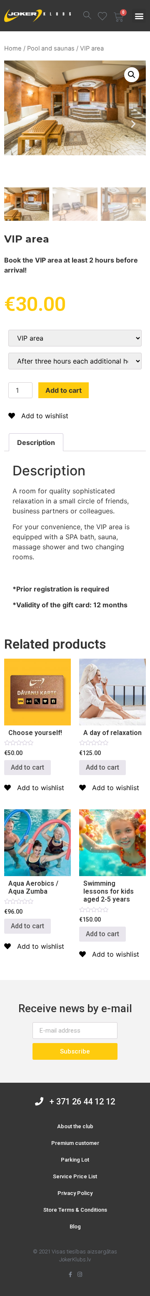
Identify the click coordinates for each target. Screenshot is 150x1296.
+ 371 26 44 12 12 (79, 1101)
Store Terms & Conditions (75, 1210)
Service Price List (75, 1176)
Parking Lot (75, 1160)
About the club (75, 1126)
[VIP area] (75, 338)
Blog (75, 1226)
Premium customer (75, 1143)
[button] (139, 16)
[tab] (36, 442)
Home (13, 48)
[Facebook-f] (70, 1274)
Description (36, 442)
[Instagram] (79, 1274)
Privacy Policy (75, 1193)
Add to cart (63, 390)
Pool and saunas (51, 48)
